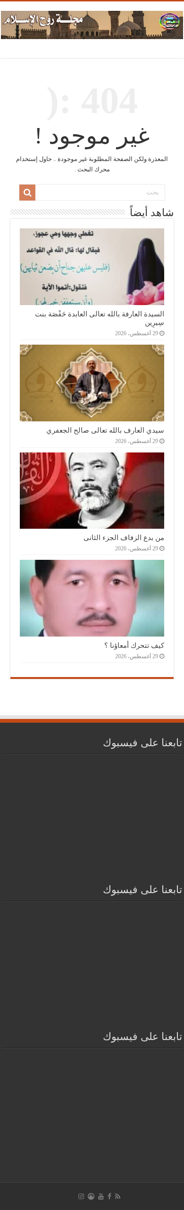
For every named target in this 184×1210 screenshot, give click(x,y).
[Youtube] (101, 1196)
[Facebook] (109, 1196)
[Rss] (117, 1196)
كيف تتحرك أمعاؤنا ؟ (134, 645)
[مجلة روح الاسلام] (92, 23)
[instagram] (81, 1196)
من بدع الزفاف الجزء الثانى (124, 537)
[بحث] (27, 193)
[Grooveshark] (91, 1196)
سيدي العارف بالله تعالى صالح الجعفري (105, 430)
